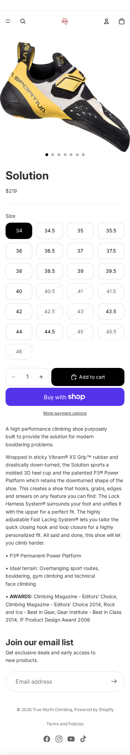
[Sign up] (114, 682)
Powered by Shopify (94, 709)
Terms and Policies (65, 723)
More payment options (65, 413)
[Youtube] (71, 739)
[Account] (106, 21)
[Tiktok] (83, 739)
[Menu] (8, 21)
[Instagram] (59, 739)
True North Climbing (52, 709)
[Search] (23, 21)
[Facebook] (47, 739)
